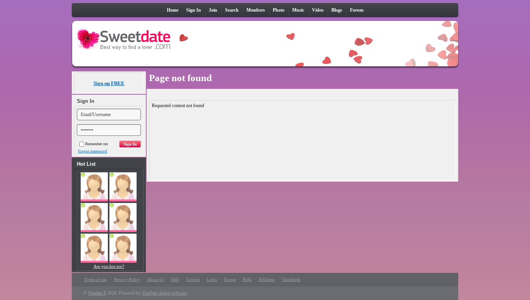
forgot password (92, 151)
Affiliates (266, 279)
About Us (155, 279)
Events (230, 279)
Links (212, 279)
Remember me (96, 144)
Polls (247, 279)
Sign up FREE (109, 83)
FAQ (175, 279)
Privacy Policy (127, 279)
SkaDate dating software (164, 293)
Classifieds (291, 279)
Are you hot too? (109, 266)
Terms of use (95, 279)
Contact (193, 279)
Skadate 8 (97, 293)
